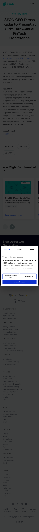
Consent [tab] (7, 249)
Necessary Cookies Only (11, 276)
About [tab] (32, 249)
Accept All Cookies (19, 282)
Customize (27, 276)
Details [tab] (19, 249)
